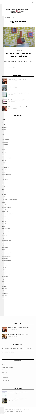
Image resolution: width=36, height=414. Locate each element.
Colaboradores (5, 142)
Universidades (5, 293)
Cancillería (4, 127)
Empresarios (4, 245)
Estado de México (5, 139)
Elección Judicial (5, 167)
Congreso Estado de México (7, 213)
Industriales (4, 194)
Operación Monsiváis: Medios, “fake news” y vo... (18, 79)
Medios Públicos (5, 258)
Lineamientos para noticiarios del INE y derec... (18, 99)
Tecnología (4, 286)
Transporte (4, 288)
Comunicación (5, 238)
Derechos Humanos (6, 158)
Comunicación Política (6, 240)
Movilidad (4, 221)
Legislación (4, 204)
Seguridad (4, 283)
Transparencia (5, 276)
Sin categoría (4, 186)
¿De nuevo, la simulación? (14, 86)
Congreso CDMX (5, 211)
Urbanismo (4, 295)
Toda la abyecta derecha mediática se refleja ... (18, 334)
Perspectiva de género (7, 231)
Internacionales (5, 247)
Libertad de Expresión (6, 251)
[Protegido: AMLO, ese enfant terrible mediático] (19, 47)
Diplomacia (4, 242)
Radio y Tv (4, 372)
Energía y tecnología (6, 174)
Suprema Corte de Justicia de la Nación (10, 199)
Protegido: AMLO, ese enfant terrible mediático (19, 54)
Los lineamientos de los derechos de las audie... (18, 392)
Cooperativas (5, 144)
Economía (4, 162)
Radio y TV (4, 267)
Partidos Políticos (6, 228)
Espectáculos (5, 179)
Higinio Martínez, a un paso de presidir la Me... (18, 106)
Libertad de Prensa (6, 254)
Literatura (4, 216)
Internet (4, 375)
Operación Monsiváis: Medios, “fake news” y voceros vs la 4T (17, 348)
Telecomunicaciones (6, 274)
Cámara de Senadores (6, 209)
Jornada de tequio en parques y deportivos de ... (18, 93)
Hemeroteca (19, 50)
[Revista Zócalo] (18, 11)
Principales (4, 235)
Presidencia (4, 265)
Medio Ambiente (5, 219)
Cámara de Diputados (6, 207)
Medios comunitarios (6, 256)
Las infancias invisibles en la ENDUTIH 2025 (17, 399)
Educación (4, 165)
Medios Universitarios (6, 260)
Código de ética (18, 411)
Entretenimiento (5, 177)
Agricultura (4, 122)
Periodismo (4, 262)
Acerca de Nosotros (9, 411)
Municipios (4, 223)
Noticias (4, 365)
